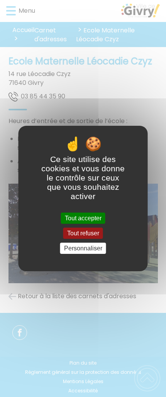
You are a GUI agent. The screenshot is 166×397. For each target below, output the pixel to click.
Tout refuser (83, 233)
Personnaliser (83, 248)
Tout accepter (83, 218)
